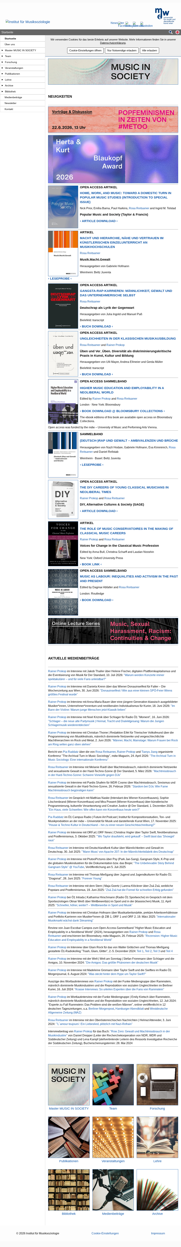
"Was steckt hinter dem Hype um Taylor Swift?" (117, 974)
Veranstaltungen (14, 68)
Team (8, 56)
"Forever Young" (91, 878)
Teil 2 (148, 951)
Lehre (8, 79)
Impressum (158, 1233)
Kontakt (9, 109)
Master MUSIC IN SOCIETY (20, 50)
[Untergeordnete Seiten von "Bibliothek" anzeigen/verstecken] (2, 91)
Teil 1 (140, 951)
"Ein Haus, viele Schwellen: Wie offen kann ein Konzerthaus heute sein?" (94, 809)
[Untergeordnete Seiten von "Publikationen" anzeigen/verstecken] (2, 74)
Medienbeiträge (13, 97)
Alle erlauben (149, 50)
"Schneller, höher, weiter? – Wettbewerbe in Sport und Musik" (94, 905)
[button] (177, 32)
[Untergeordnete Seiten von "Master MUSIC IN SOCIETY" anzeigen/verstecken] (2, 50)
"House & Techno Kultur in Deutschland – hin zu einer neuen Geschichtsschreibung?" (101, 824)
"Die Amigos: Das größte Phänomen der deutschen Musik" (121, 962)
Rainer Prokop (115, 344)
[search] (171, 32)
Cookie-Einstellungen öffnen (85, 50)
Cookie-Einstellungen (105, 1233)
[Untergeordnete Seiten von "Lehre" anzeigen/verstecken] (2, 80)
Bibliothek (10, 91)
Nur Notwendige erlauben (121, 50)
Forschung (11, 62)
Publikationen (12, 73)
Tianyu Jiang (149, 751)
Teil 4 (169, 951)
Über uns (10, 44)
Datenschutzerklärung (112, 42)
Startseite (10, 38)
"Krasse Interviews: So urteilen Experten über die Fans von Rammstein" (119, 989)
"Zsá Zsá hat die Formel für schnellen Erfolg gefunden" (139, 889)
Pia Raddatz (70, 751)
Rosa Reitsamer (139, 208)
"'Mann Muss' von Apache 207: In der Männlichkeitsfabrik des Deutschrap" (127, 851)
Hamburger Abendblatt (129, 1008)
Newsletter (113, 23)
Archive (9, 85)
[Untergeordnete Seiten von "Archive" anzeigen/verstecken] (2, 85)
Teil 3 (156, 951)
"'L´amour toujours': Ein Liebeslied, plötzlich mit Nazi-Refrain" (94, 1023)
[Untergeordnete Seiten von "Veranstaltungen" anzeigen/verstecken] (2, 68)
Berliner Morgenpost (101, 1008)
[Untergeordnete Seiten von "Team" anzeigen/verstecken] (2, 56)
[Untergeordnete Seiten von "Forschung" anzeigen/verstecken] (2, 62)
